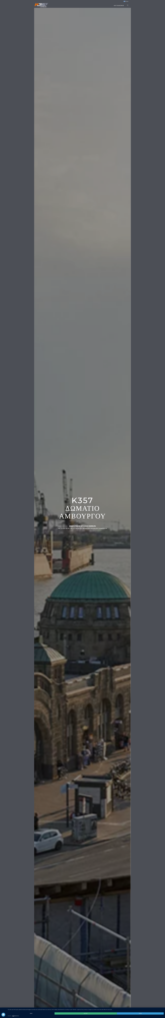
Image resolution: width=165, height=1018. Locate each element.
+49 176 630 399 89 (119, 5)
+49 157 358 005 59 (76, 528)
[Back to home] (41, 5)
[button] (127, 5)
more (140, 1013)
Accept (86, 1013)
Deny (31, 1013)
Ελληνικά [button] (126, 1)
